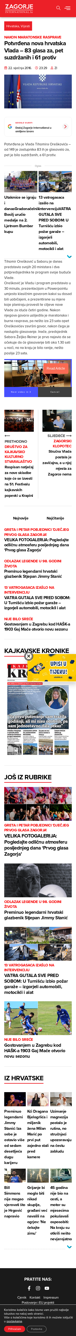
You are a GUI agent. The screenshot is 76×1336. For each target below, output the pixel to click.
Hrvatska (12, 26)
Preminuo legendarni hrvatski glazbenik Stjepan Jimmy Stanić (33, 569)
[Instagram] (38, 1288)
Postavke (36, 1329)
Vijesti (25, 26)
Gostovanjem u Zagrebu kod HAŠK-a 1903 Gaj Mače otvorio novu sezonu (37, 624)
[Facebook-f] (29, 1288)
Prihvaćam (14, 1329)
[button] (58, 8)
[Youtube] (47, 1288)
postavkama (14, 1321)
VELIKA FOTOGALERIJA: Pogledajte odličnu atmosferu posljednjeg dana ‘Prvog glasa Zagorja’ (36, 540)
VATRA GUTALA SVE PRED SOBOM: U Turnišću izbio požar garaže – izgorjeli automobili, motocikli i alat (37, 598)
